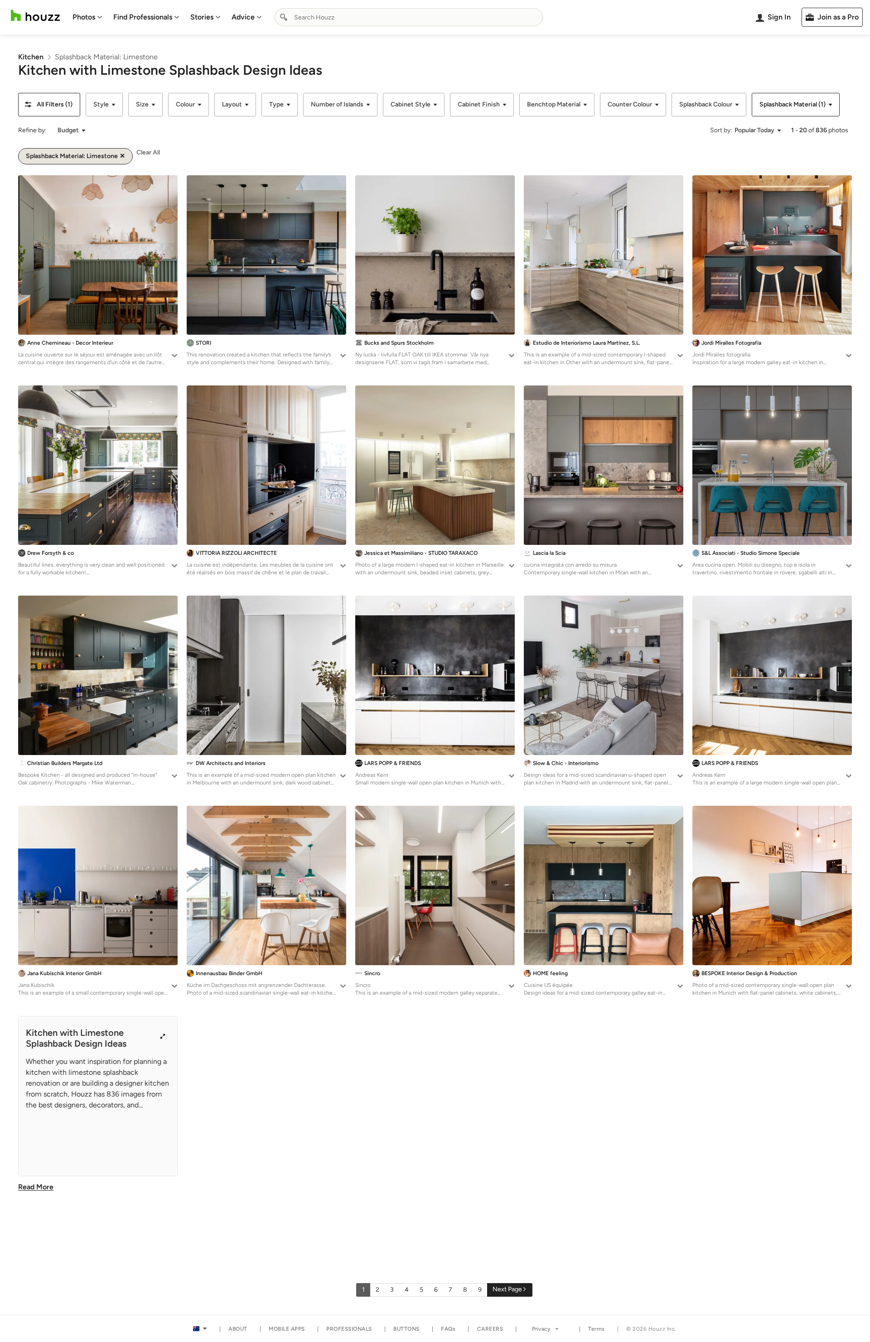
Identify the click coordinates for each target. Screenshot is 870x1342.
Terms (596, 1329)
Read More (35, 1187)
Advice (243, 17)
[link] (31, 57)
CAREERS (490, 1329)
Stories (201, 17)
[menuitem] (87, 17)
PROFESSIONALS (349, 1329)
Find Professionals (142, 17)
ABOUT (237, 1329)
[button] (49, 104)
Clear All (148, 152)
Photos (83, 17)
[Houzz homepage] (35, 15)
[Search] (284, 17)
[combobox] (409, 17)
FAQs (448, 1329)
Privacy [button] (541, 1329)
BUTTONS (406, 1329)
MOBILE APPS (287, 1329)
